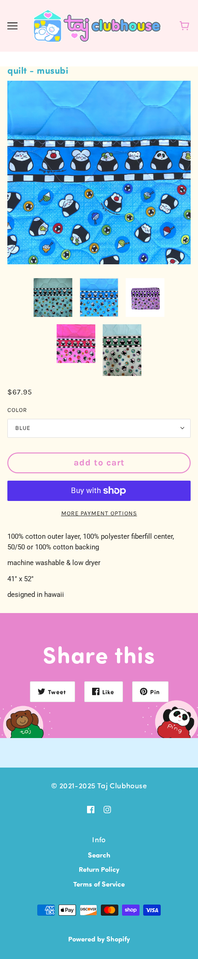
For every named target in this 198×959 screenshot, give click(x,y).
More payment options (99, 513)
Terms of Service (99, 883)
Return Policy (99, 869)
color (17, 409)
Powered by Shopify (99, 938)
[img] (90, 808)
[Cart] (186, 26)
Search (99, 854)
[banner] (97, 24)
